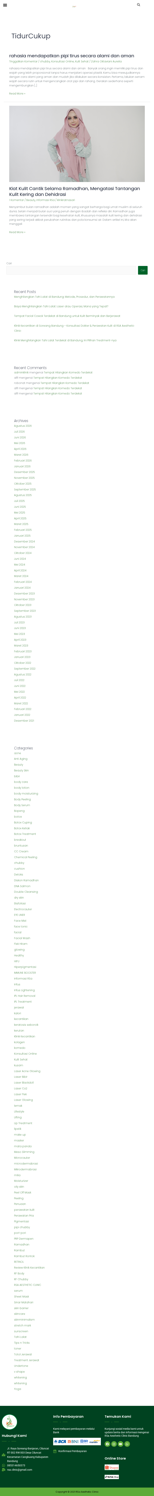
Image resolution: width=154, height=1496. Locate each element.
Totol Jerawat (23, 1354)
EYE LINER (19, 915)
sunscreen (21, 1331)
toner (17, 1348)
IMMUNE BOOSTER (25, 973)
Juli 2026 (19, 431)
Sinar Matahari (23, 1302)
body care (21, 782)
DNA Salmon (22, 886)
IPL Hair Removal (24, 996)
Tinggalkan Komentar (23, 61)
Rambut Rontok (24, 1256)
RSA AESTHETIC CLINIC (27, 1285)
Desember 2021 (24, 721)
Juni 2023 (20, 628)
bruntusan (21, 845)
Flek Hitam (20, 944)
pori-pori (20, 1233)
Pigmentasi (21, 1221)
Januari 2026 (22, 466)
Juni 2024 (20, 559)
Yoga (17, 1389)
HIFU (16, 961)
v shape (19, 1372)
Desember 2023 (24, 593)
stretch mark (22, 1325)
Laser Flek (20, 1094)
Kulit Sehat (82, 61)
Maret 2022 (21, 703)
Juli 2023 (19, 622)
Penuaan (20, 1204)
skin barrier (21, 1308)
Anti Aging (20, 759)
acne (17, 753)
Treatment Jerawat (26, 1360)
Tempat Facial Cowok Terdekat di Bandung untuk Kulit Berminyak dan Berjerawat (67, 316)
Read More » (17, 93)
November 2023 (24, 599)
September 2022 (24, 669)
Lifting (18, 1117)
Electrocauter (23, 909)
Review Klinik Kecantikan (29, 1267)
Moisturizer (21, 1181)
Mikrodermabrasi (25, 1169)
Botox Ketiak (22, 828)
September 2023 (25, 611)
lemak (18, 1106)
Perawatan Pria (24, 1215)
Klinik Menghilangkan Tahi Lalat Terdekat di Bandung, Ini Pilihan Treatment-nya (65, 340)
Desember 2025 (24, 472)
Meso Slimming (24, 1152)
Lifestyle (19, 1111)
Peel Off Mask (22, 1192)
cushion (19, 869)
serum (18, 1291)
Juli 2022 (19, 680)
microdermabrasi (26, 1163)
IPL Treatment (23, 1002)
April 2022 (20, 697)
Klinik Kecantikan (24, 1036)
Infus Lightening (24, 990)
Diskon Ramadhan (26, 880)
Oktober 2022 (22, 663)
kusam (18, 1065)
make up (20, 1135)
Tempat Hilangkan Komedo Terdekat (68, 372)
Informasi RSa (45, 200)
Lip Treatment (23, 1123)
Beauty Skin (21, 770)
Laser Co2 (20, 1088)
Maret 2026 (21, 455)
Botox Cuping (23, 822)
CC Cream (21, 851)
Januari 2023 (22, 657)
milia (17, 1175)
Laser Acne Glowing (27, 1071)
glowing (19, 950)
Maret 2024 (21, 576)
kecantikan (21, 1019)
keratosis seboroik (26, 1025)
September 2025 (25, 489)
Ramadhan (21, 1244)
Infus (17, 984)
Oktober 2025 (23, 484)
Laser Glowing (23, 1100)
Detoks (18, 874)
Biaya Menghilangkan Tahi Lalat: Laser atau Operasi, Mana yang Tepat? (61, 306)
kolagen (19, 1042)
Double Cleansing (26, 892)
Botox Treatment (25, 834)
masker (19, 1140)
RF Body (19, 1273)
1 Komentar (16, 200)
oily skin (19, 1187)
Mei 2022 (19, 692)
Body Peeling (22, 799)
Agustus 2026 (23, 426)
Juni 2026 (20, 437)
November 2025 (24, 478)
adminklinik (21, 372)
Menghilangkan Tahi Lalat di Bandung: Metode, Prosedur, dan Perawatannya (64, 297)
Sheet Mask (21, 1296)
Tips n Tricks (22, 1343)
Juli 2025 (19, 501)
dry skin (19, 897)
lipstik (17, 1129)
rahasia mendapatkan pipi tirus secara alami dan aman (71, 56)
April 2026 (20, 449)
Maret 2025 (21, 524)
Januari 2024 (22, 588)
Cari (9, 263)
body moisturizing (26, 793)
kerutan (19, 1030)
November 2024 (24, 547)
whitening (20, 1377)
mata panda (23, 1146)
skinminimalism (24, 1320)
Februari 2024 (23, 582)
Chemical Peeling (25, 857)
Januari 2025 (22, 536)
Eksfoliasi (20, 903)
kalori (17, 1013)
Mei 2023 (19, 634)
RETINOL (19, 1262)
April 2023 (20, 640)
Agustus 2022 (22, 674)
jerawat (19, 1007)
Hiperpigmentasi (25, 967)
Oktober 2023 (22, 605)
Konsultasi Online (62, 61)
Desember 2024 (24, 541)
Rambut (19, 1250)
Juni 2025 (20, 507)
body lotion (21, 788)
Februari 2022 (22, 709)
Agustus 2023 (23, 616)
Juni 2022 (20, 686)
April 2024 (20, 570)
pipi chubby (22, 1227)
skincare (19, 1314)
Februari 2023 (23, 651)
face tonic (21, 926)
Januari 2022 (22, 715)
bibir (17, 776)
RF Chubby (21, 1279)
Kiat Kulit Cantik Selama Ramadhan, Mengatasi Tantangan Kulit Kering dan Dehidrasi (74, 191)
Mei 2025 (19, 512)
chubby (45, 61)
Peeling (18, 1198)
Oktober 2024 (23, 553)
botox (18, 817)
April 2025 (20, 518)
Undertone (21, 1366)
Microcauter (22, 1158)
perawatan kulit (24, 1210)
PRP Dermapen (23, 1239)
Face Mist (20, 921)
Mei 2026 (19, 443)
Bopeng (19, 811)
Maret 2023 (21, 645)
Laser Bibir (20, 1077)
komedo (19, 1048)
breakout (20, 840)
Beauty (30, 200)
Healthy (19, 955)
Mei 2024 (19, 564)
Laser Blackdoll (24, 1082)
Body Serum (22, 805)
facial (17, 932)
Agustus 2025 (23, 495)
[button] (5, 5)
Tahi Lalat (20, 1337)
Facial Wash (22, 938)
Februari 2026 (23, 460)
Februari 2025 (23, 530)
